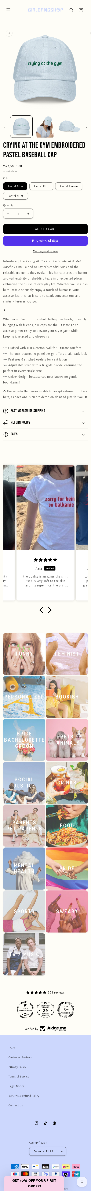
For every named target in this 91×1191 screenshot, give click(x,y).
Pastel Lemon (69, 186)
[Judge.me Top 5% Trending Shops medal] (65, 1009)
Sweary (64, 937)
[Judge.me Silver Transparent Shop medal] (25, 1009)
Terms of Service (18, 1076)
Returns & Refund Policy (23, 1096)
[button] (8, 10)
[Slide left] (4, 127)
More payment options (45, 251)
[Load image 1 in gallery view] (21, 127)
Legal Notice (16, 1086)
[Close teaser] (65, 1175)
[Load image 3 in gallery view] (69, 127)
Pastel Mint (15, 196)
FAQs (11, 1048)
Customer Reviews (20, 1057)
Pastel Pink (41, 186)
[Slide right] (86, 127)
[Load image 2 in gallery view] (45, 127)
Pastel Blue (15, 186)
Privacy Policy (17, 1067)
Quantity (8, 205)
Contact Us (15, 1105)
